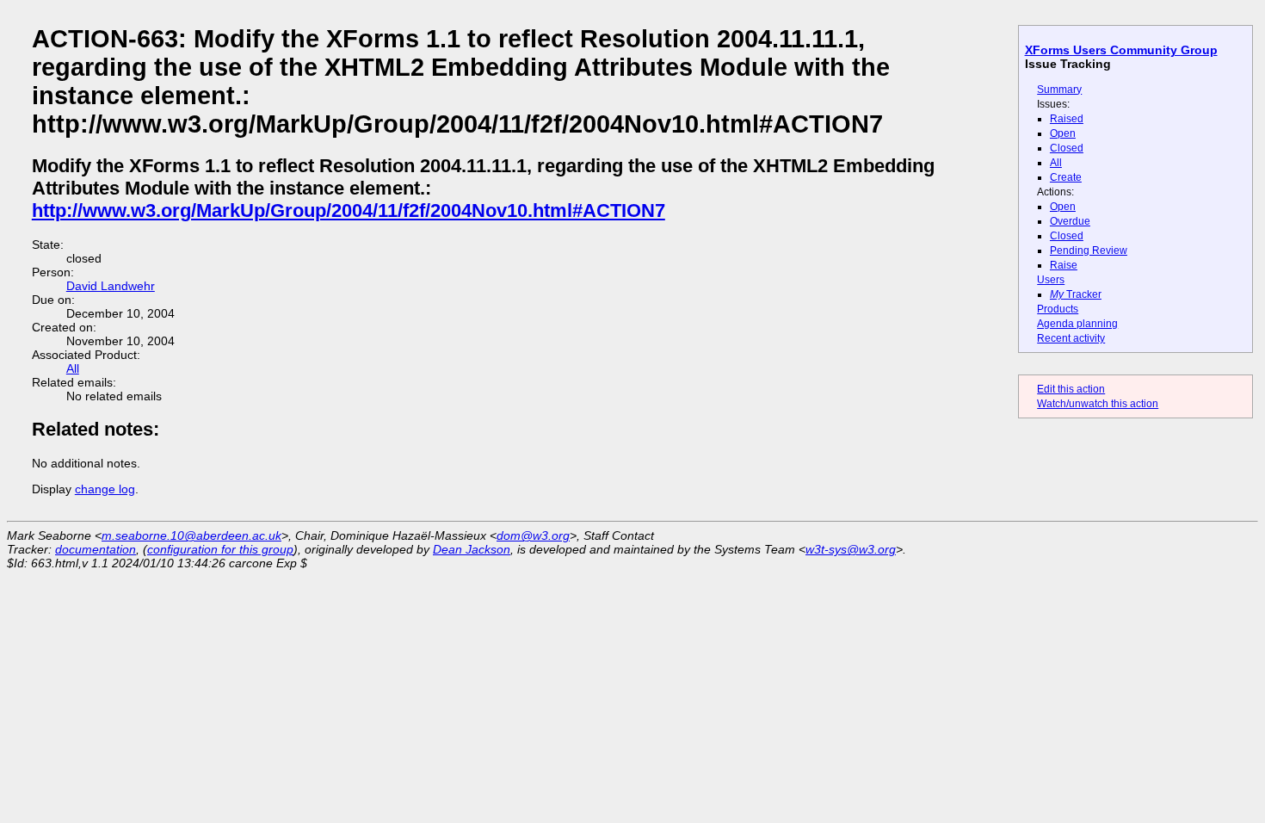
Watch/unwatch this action (1097, 404)
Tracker (1075, 294)
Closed (1066, 148)
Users (1050, 280)
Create (1066, 177)
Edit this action (1071, 389)
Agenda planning (1077, 324)
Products (1057, 309)
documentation (95, 549)
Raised (1066, 119)
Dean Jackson (471, 549)
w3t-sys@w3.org (850, 549)
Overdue (1070, 221)
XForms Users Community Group (1121, 50)
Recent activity (1071, 338)
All (1056, 163)
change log (105, 489)
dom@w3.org (533, 535)
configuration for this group (220, 549)
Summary (1059, 90)
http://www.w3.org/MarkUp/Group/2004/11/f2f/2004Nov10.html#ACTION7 (348, 210)
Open (1063, 133)
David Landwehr (110, 286)
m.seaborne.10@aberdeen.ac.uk (191, 535)
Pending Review (1088, 250)
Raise (1063, 265)
